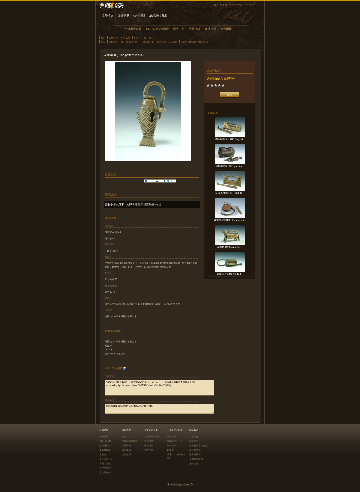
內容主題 (178, 29)
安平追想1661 (106, 458)
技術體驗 (139, 15)
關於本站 (193, 440)
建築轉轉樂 (105, 449)
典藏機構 (194, 29)
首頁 (216, 4)
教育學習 (148, 440)
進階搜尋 (210, 29)
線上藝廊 (171, 445)
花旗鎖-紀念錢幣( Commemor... (229, 219)
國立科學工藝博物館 (167, 41)
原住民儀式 (105, 467)
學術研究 (148, 445)
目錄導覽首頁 (133, 29)
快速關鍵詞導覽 (130, 440)
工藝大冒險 (105, 463)
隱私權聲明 (195, 454)
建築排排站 (105, 445)
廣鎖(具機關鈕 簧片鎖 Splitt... (229, 192)
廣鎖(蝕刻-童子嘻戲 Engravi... (229, 139)
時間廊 (170, 449)
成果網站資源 (158, 15)
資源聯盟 (226, 29)
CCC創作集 (105, 440)
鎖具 (151, 37)
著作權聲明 (195, 449)
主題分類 (126, 445)
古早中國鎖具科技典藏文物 (194, 41)
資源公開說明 (196, 458)
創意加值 (148, 449)
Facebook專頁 (236, 4)
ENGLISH (250, 4)
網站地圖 (193, 463)
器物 (136, 37)
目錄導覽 (123, 15)
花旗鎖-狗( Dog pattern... (229, 246)
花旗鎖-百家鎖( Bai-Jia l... (229, 273)
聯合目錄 (126, 436)
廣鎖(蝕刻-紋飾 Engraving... (230, 165)
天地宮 (102, 454)
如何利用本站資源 (198, 445)
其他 (143, 37)
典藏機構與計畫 (129, 41)
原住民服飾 (105, 472)
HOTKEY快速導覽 (157, 29)
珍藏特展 (107, 15)
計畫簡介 (193, 436)
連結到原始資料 (115, 204)
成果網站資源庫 (152, 436)
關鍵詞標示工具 (175, 440)
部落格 (223, 4)
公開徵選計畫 (147, 41)
